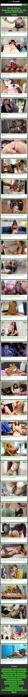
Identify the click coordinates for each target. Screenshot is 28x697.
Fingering (20, 12)
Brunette (4, 10)
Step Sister (21, 681)
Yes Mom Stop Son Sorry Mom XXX (14, 688)
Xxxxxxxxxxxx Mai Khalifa (19, 669)
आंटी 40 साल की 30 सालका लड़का (9, 671)
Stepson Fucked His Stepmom (14, 679)
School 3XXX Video (21, 671)
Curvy (24, 10)
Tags (9, 695)
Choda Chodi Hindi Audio (10, 683)
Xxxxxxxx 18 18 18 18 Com (9, 673)
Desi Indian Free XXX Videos (9, 677)
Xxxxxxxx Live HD (14, 686)
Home (5, 695)
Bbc (21, 10)
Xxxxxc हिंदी (21, 683)
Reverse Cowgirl (15, 10)
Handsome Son (21, 673)
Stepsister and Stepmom (20, 675)
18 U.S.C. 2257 (20, 695)
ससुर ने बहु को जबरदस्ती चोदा (7, 690)
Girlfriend (14, 12)
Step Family (8, 12)
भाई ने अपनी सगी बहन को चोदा (20, 690)
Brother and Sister (21, 677)
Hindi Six (14, 692)
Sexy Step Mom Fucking (7, 675)
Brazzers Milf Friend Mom (10, 681)
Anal (8, 10)
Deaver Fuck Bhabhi (7, 669)
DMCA (13, 695)
